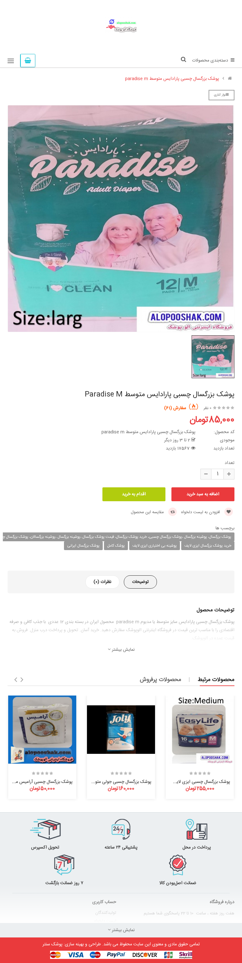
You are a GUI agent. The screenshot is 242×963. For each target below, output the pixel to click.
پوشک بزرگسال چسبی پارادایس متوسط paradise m (172, 79)
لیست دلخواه (105, 921)
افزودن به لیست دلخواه (201, 512)
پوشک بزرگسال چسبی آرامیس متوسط (38, 782)
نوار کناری (220, 94)
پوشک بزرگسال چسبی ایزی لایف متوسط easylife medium (177, 782)
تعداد (229, 463)
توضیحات (140, 582)
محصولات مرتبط (216, 679)
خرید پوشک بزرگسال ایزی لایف (207, 546)
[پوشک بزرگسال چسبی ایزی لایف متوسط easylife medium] (200, 730)
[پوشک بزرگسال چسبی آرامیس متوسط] (42, 730)
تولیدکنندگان (105, 912)
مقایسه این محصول (148, 512)
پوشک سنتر (52, 944)
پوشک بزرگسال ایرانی (83, 546)
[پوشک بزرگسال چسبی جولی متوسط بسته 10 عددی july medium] (121, 730)
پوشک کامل (116, 546)
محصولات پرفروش (160, 679)
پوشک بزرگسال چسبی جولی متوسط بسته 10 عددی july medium (93, 782)
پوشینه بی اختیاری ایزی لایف (154, 546)
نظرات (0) (102, 582)
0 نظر (207, 408)
